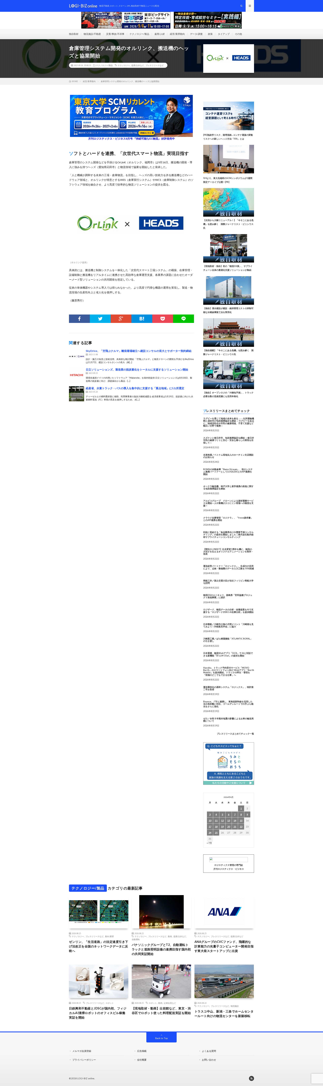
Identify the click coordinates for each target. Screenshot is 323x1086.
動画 (170, 936)
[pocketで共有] (162, 319)
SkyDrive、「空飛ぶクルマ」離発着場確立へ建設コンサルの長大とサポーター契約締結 (138, 350)
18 (216, 826)
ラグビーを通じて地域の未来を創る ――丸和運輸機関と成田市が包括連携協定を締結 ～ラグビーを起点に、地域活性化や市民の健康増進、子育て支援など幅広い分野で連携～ (228, 422)
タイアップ (224, 33)
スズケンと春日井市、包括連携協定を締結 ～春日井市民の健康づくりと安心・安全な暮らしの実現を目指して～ (228, 440)
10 (210, 820)
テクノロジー (124, 65)
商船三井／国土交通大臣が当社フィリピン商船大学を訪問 (228, 581)
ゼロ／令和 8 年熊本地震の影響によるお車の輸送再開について (228, 719)
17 (210, 826)
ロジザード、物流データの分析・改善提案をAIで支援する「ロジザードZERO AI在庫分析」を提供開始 (228, 610)
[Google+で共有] (121, 319)
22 (241, 826)
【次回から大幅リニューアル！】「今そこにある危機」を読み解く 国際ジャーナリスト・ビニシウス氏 (228, 224)
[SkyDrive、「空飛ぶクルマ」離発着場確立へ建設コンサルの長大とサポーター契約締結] (76, 356)
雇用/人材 (159, 33)
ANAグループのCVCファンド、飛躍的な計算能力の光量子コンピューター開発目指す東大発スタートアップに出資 (224, 946)
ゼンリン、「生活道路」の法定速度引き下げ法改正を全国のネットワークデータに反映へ (98, 946)
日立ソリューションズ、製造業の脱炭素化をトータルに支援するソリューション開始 (137, 369)
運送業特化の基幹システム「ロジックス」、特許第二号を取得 (228, 688)
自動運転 (136, 939)
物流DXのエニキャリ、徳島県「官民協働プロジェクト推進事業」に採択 (227, 596)
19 (222, 826)
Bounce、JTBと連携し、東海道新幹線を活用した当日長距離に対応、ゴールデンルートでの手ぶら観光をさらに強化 (228, 704)
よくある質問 (209, 1051)
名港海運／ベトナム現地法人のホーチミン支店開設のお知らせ (228, 455)
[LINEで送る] (183, 319)
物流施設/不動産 (92, 33)
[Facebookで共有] (79, 319)
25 (216, 832)
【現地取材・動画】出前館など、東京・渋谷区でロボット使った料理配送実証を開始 (161, 1010)
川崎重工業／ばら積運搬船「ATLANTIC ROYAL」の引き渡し (227, 639)
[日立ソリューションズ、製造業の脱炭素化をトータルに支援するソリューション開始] (76, 375)
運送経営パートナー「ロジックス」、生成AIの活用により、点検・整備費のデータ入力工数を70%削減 (228, 567)
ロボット (110, 1003)
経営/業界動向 (177, 33)
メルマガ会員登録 (81, 1051)
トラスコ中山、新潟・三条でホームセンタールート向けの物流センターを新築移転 (224, 1013)
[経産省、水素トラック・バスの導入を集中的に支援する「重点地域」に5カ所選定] (76, 393)
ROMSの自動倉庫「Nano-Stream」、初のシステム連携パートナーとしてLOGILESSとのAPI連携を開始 (228, 471)
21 (235, 826)
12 (222, 820)
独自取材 (73, 33)
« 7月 (209, 842)
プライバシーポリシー (84, 1059)
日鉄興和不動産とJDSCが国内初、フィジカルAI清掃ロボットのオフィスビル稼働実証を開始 (97, 1012)
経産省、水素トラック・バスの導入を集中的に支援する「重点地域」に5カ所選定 (135, 388)
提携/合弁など (137, 65)
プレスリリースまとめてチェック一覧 (235, 733)
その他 (238, 33)
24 (210, 832)
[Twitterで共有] (100, 319)
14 (235, 820)
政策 (210, 33)
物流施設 (235, 1006)
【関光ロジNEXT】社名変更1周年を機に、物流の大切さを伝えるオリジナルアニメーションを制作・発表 (228, 551)
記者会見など (170, 1003)
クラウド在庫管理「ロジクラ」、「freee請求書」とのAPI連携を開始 (228, 518)
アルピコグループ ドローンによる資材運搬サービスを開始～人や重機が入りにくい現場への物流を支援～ (228, 503)
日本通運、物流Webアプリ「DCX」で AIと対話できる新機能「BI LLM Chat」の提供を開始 (228, 654)
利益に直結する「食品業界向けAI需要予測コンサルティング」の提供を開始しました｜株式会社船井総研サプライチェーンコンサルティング (228, 534)
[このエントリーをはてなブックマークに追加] (141, 319)
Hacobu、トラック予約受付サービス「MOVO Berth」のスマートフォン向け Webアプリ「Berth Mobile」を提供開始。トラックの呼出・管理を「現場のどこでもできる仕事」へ (228, 671)
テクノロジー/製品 (139, 33)
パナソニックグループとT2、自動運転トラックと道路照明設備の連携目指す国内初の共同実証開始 (161, 949)
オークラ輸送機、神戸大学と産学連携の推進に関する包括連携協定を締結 (228, 487)
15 (241, 820)
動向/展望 (109, 936)
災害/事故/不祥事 (115, 33)
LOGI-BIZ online (85, 1078)
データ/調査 (196, 33)
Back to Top (161, 1038)
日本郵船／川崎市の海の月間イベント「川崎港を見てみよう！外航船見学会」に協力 (228, 625)
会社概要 (142, 1059)
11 (216, 820)
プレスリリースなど (155, 65)
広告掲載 (142, 1051)
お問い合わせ (209, 1059)
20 (228, 826)
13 (228, 820)
